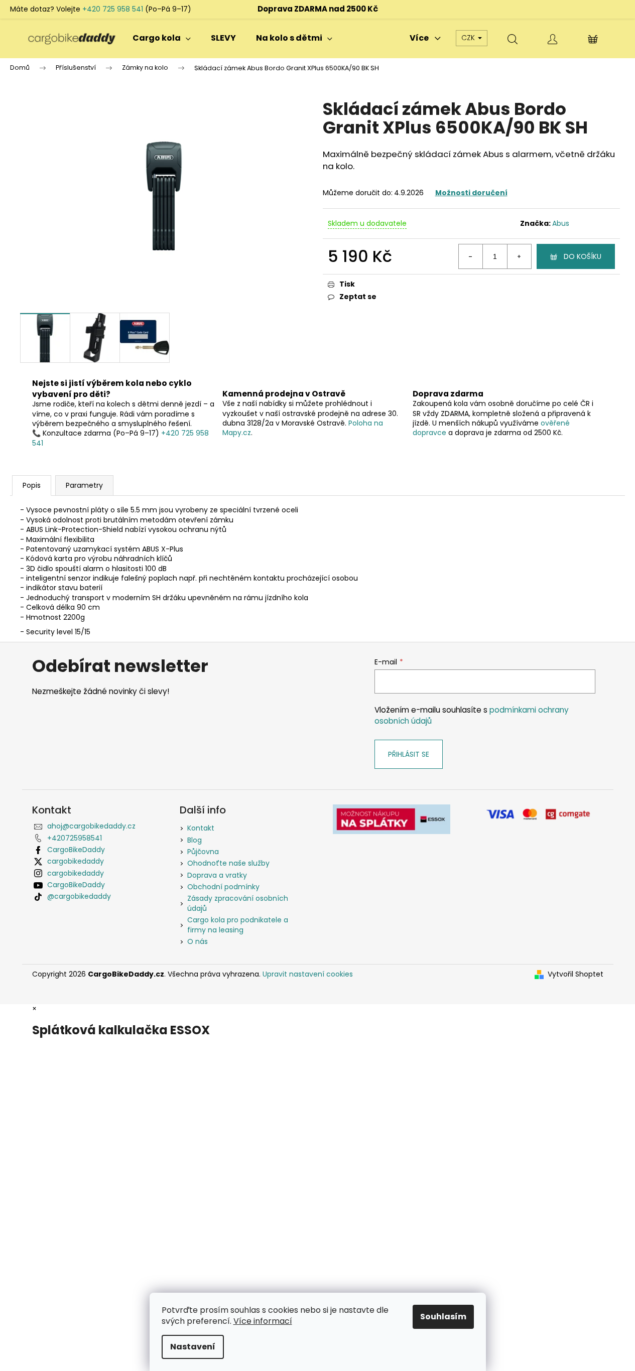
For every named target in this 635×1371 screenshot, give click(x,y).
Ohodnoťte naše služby (228, 863)
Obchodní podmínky (223, 887)
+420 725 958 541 (112, 9)
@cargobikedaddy (79, 896)
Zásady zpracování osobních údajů (237, 903)
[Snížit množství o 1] (471, 256)
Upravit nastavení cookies (308, 974)
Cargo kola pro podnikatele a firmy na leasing (237, 924)
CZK (469, 38)
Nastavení (192, 1346)
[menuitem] (161, 38)
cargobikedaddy (75, 861)
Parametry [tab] (84, 485)
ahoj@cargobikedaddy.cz (91, 826)
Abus (560, 223)
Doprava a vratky (217, 875)
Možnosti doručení (471, 193)
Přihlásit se (408, 754)
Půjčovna (203, 852)
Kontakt (200, 828)
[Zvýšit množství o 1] (519, 256)
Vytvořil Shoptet (575, 974)
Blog (194, 840)
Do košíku (582, 256)
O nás (197, 941)
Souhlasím (443, 1316)
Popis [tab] (32, 485)
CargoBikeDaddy (76, 850)
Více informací (262, 1321)
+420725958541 (74, 838)
